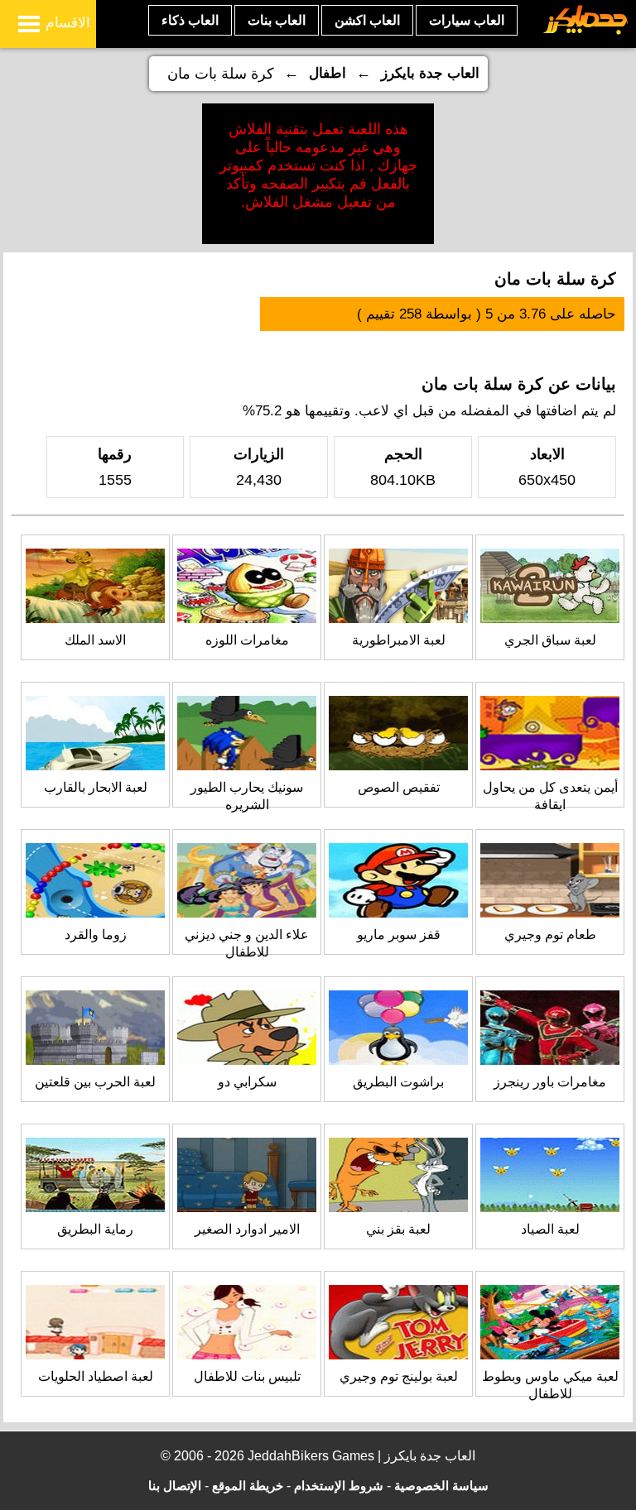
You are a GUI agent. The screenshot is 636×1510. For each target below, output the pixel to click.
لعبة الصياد (550, 1229)
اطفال (327, 73)
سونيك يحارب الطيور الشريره (246, 796)
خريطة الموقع (247, 1486)
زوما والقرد (96, 935)
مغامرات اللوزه (247, 640)
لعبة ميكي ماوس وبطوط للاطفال (550, 1385)
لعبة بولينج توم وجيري (399, 1376)
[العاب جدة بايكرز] (585, 32)
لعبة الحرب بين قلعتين (95, 1082)
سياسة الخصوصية (441, 1486)
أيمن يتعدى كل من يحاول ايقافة (550, 796)
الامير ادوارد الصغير (247, 1229)
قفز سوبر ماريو (399, 935)
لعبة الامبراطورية (399, 640)
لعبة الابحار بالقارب (95, 787)
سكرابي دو (247, 1082)
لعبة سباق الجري (550, 640)
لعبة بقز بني (398, 1229)
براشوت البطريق (398, 1082)
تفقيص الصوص (399, 787)
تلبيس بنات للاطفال (247, 1376)
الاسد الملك (95, 640)
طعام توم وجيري (550, 935)
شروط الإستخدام (338, 1486)
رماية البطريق (95, 1229)
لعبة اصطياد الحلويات (95, 1376)
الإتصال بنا (174, 1486)
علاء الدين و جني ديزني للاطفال (247, 943)
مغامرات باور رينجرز (550, 1082)
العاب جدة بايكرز (430, 73)
